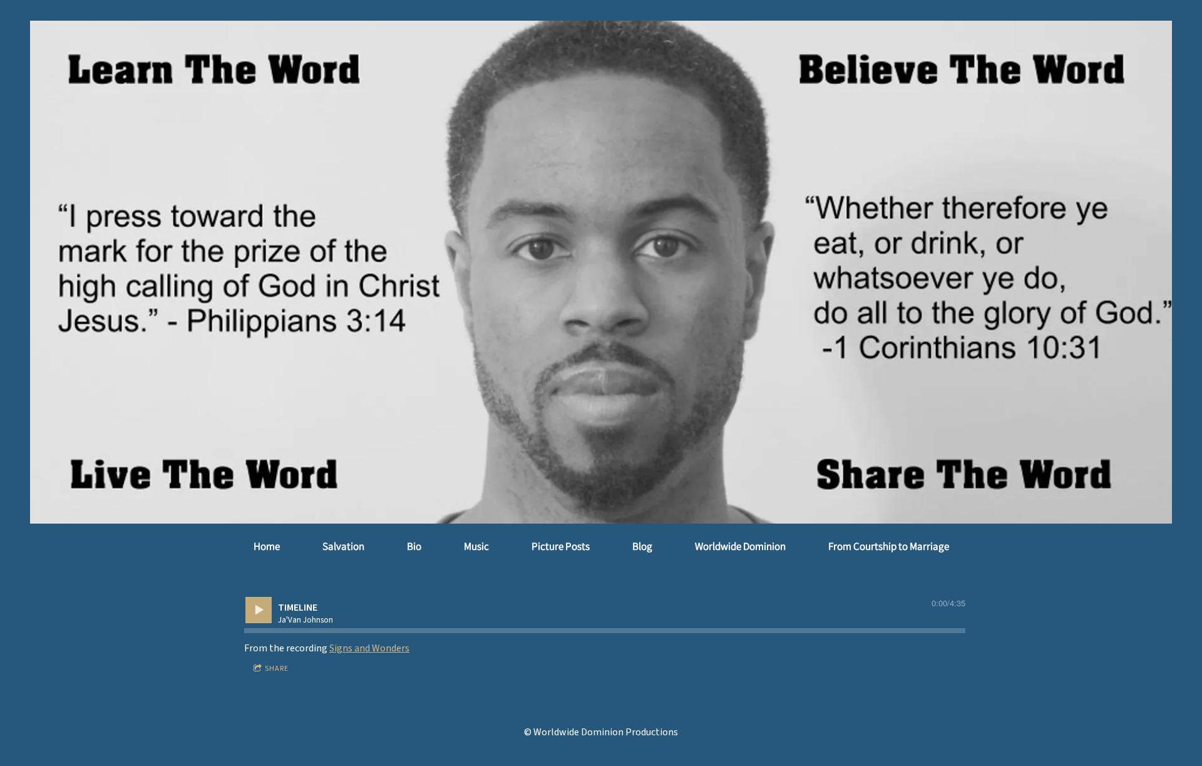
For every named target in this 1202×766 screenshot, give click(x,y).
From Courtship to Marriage (888, 546)
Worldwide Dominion (740, 546)
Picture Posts (561, 546)
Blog (642, 546)
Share (277, 668)
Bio (414, 546)
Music (476, 546)
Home (267, 546)
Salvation (343, 546)
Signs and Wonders (369, 648)
